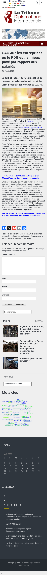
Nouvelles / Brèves (15, 236)
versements (26, 238)
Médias (5, 236)
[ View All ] (39, 321)
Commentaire (8, 255)
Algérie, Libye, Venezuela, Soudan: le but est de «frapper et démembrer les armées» (32, 330)
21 (33, 468)
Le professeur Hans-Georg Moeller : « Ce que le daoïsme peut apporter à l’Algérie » (24, 537)
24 (10, 471)
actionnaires (34, 236)
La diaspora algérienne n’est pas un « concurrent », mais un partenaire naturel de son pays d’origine (23, 516)
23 (5, 471)
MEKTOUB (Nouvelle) (14, 524)
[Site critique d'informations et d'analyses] (23, 34)
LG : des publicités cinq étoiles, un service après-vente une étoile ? (24, 544)
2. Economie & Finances (19, 234)
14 (33, 466)
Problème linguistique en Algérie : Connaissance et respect (19, 530)
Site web (5, 295)
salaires (18, 238)
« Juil (6, 479)
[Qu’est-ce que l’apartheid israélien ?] (10, 363)
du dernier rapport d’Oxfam (32, 128)
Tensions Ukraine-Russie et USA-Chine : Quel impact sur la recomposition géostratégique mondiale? (31, 347)
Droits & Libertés (35, 234)
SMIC (30, 121)
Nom (4, 278)
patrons (11, 238)
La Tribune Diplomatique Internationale (15, 44)
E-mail (5, 287)
